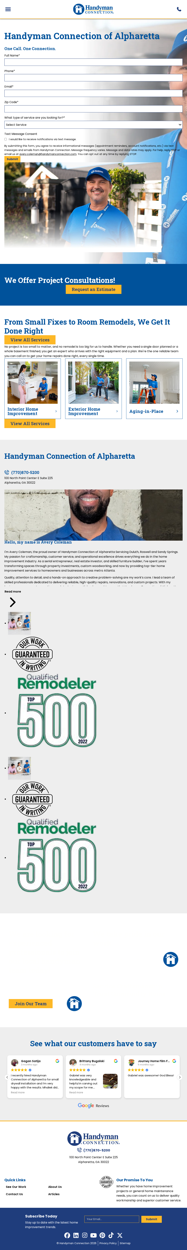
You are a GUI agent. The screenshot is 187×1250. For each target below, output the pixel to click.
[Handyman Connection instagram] (84, 1235)
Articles (54, 1194)
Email (9, 86)
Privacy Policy (108, 1243)
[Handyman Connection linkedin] (76, 1235)
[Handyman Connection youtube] (93, 1235)
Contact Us (14, 1194)
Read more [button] (18, 1092)
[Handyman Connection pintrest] (102, 1235)
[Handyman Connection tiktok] (111, 1235)
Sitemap (125, 1243)
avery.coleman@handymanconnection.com (48, 154)
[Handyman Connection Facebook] (67, 1235)
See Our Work (16, 1186)
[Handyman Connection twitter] (119, 1235)
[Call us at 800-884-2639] (179, 9)
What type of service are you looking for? (34, 118)
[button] (179, 1077)
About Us (55, 1186)
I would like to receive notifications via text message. (42, 139)
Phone (9, 71)
